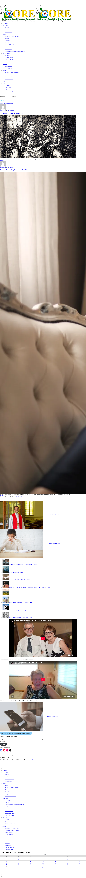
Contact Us (7, 843)
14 (55, 861)
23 (79, 863)
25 (18, 864)
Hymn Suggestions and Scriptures (12, 830)
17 (6, 863)
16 (79, 861)
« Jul (42, 867)
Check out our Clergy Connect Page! (53, 514)
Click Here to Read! (19, 496)
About (4, 838)
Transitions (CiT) (8, 802)
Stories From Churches (9, 779)
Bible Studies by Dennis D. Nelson (12, 787)
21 (55, 863)
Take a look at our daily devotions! (53, 543)
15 (67, 861)
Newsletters (7, 808)
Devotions (5, 817)
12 (30, 861)
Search (13, 96)
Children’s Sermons (9, 834)
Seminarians (7, 791)
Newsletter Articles (9, 811)
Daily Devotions (10, 110)
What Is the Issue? (8, 776)
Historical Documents (9, 847)
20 (43, 863)
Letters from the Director (10, 813)
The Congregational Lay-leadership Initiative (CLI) (15, 804)
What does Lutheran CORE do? (52, 499)
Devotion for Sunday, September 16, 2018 (13, 170)
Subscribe (3, 744)
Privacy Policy (32, 759)
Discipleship (5, 770)
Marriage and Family (9, 849)
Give (3, 836)
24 (6, 864)
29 (67, 864)
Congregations (5, 798)
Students (4, 783)
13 (43, 861)
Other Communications (9, 815)
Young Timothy (8, 793)
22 (67, 863)
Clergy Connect (8, 845)
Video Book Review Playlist (52, 716)
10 (6, 861)
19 (30, 863)
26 (30, 864)
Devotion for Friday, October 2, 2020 (12, 113)
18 (18, 863)
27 (43, 864)
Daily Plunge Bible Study (10, 823)
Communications (6, 806)
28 (55, 864)
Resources (7, 789)
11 (18, 861)
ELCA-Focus (5, 772)
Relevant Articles (8, 781)
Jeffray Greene (3, 110)
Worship (4, 826)
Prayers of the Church (9, 832)
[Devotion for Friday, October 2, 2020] (38, 158)
